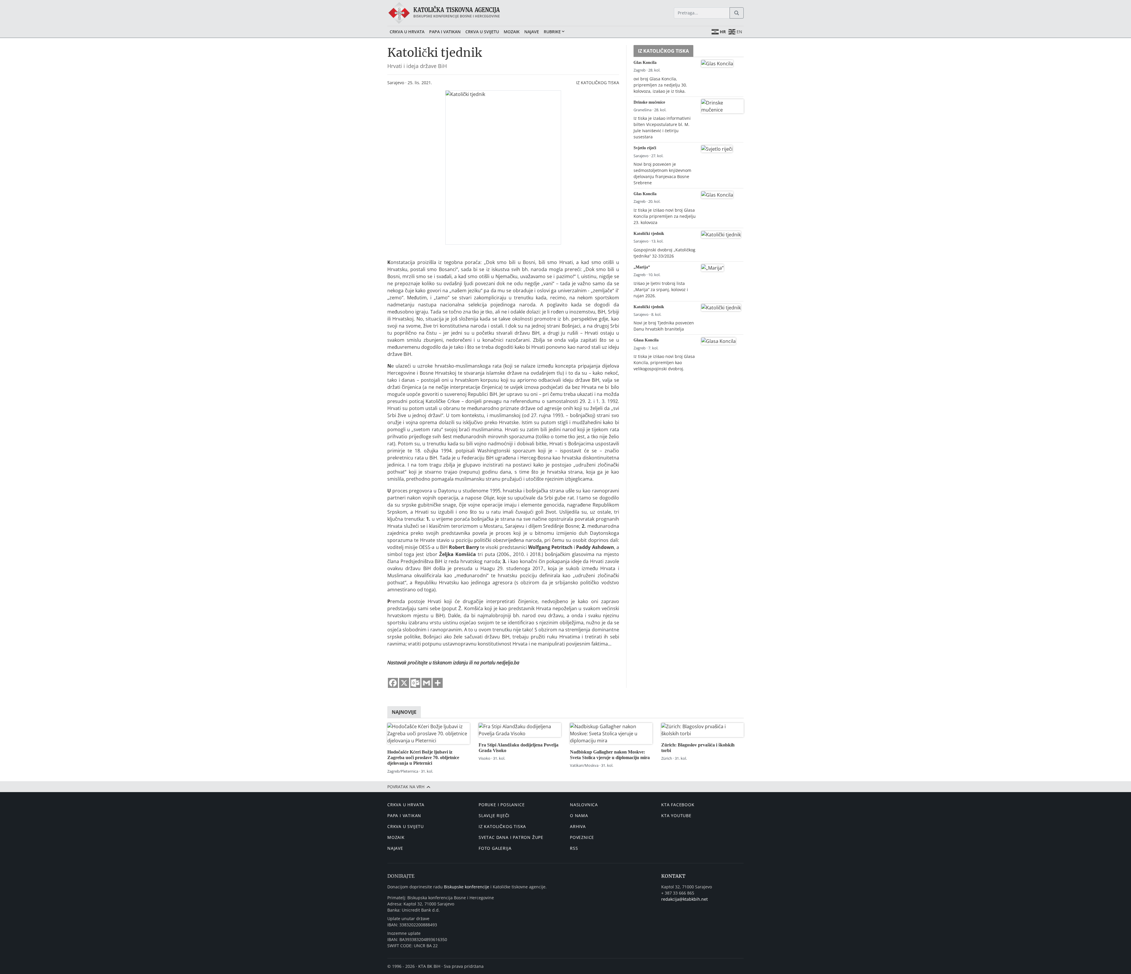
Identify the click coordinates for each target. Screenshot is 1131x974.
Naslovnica (584, 804)
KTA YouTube (676, 815)
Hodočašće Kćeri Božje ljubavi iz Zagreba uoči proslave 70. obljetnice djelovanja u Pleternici (423, 757)
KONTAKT (673, 876)
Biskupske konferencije (466, 887)
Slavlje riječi (494, 815)
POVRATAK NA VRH (406, 786)
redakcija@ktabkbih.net (684, 899)
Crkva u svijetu (482, 31)
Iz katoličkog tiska (597, 82)
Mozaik (512, 31)
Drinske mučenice (649, 102)
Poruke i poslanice (502, 804)
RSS (574, 848)
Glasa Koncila (646, 340)
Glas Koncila (645, 62)
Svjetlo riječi (645, 147)
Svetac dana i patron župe (511, 837)
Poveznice (582, 837)
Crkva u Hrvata (407, 31)
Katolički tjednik (649, 233)
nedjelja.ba (508, 662)
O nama (579, 815)
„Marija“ (642, 267)
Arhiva (578, 826)
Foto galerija (495, 848)
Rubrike (552, 31)
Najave (531, 31)
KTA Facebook (678, 804)
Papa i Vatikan (445, 31)
